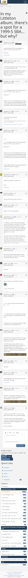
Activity (5, 473)
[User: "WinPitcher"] (1, 174)
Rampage (6, 81)
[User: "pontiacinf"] (1, 275)
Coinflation (18, 576)
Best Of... (6, 476)
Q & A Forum (14, 497)
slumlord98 (6, 248)
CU (15, 576)
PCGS (18, 575)
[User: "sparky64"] (1, 111)
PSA (20, 575)
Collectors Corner (12, 575)
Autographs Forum (14, 534)
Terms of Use (17, 573)
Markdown (12, 441)
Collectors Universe (18, 572)
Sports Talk (14, 540)
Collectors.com (10, 576)
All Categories (5, 486)
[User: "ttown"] (1, 192)
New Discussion (5, 459)
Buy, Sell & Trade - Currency (14, 521)
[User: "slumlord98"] (1, 248)
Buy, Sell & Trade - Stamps (14, 554)
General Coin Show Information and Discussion (14, 559)
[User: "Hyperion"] (1, 42)
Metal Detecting (14, 506)
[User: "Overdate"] (1, 330)
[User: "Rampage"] (1, 81)
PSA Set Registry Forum (14, 537)
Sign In (3, 456)
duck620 (6, 205)
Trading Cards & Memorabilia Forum (14, 531)
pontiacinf (6, 275)
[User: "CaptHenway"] (1, 216)
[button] (27, 13)
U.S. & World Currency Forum (14, 503)
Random (14, 524)
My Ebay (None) (7, 55)
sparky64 (6, 111)
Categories (6, 467)
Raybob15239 (7, 61)
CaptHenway (7, 217)
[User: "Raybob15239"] (1, 60)
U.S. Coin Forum (18, 43)
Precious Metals (14, 509)
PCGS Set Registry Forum (14, 494)
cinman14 (6, 294)
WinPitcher (6, 174)
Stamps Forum (14, 551)
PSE (23, 575)
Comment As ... (20, 445)
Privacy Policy (10, 573)
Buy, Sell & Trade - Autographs (14, 546)
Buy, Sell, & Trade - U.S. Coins (14, 515)
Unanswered (12, 479)
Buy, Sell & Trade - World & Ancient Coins (14, 518)
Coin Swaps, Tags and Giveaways (14, 512)
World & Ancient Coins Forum (14, 500)
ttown (5, 193)
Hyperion (6, 42)
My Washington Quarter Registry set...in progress (13, 124)
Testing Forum (14, 564)
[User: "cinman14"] (1, 294)
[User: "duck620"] (1, 205)
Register (9, 456)
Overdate (6, 330)
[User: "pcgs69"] (1, 263)
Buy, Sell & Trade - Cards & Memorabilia (14, 543)
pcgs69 (5, 263)
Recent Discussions (8, 470)
